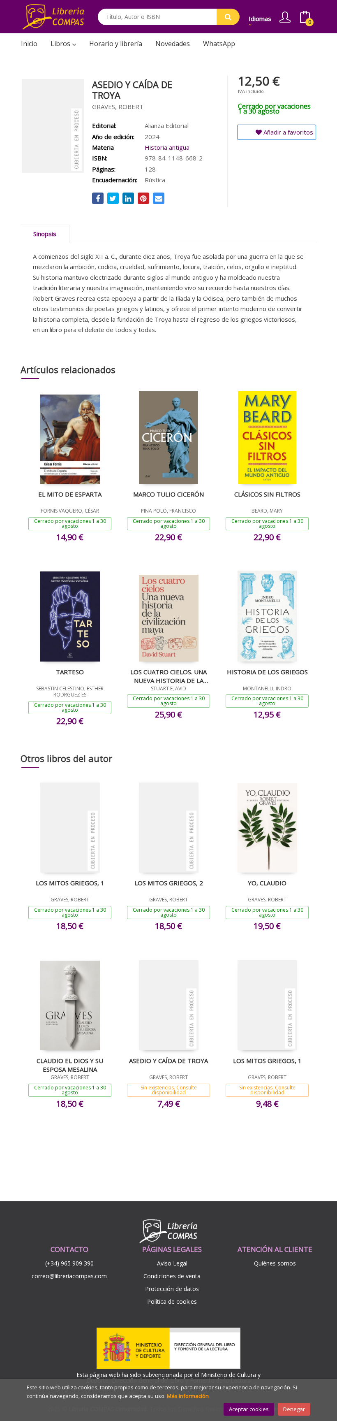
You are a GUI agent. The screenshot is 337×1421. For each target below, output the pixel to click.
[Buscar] (228, 17)
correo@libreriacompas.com (69, 1276)
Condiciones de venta (172, 1276)
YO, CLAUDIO (267, 883)
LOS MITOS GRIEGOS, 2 (168, 883)
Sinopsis (44, 234)
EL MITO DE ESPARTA (70, 494)
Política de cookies (172, 1301)
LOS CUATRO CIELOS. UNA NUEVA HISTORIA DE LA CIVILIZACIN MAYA (168, 676)
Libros (61, 43)
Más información (188, 1396)
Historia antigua (167, 147)
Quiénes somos (275, 1263)
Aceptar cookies (249, 1409)
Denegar (294, 1409)
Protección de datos (172, 1289)
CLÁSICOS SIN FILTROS (267, 494)
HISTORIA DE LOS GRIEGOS (267, 672)
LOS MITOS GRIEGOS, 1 (70, 883)
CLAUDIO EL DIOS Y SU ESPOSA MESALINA (70, 1064)
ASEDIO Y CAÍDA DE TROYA (168, 1060)
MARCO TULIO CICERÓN (168, 494)
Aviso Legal (172, 1263)
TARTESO (70, 672)
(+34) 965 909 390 (69, 1263)
